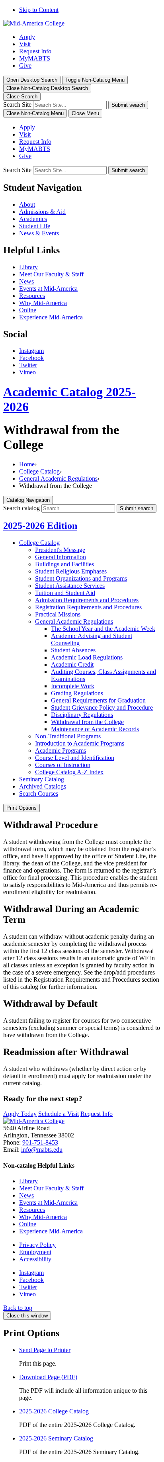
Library (28, 267)
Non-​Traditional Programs (68, 736)
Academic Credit (72, 664)
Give (25, 65)
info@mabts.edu (41, 1149)
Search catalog (21, 508)
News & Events (39, 233)
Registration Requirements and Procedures (88, 607)
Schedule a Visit (58, 1113)
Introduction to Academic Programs (79, 743)
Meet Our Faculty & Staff (51, 274)
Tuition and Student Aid (65, 592)
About (27, 204)
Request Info (35, 51)
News (26, 281)
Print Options (21, 808)
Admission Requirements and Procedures (87, 600)
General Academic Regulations (58, 478)
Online (27, 310)
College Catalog (39, 471)
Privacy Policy (37, 1244)
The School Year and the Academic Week (103, 628)
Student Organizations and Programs (81, 578)
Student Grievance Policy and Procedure (102, 707)
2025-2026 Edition (40, 526)
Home (27, 464)
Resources (32, 295)
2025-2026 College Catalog (54, 1411)
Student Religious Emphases (71, 571)
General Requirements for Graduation (98, 700)
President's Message (60, 549)
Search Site (17, 104)
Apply (27, 36)
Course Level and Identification (74, 757)
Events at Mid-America (48, 288)
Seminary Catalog (41, 779)
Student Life (34, 226)
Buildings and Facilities (64, 564)
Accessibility (35, 1259)
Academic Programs (60, 750)
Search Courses (38, 793)
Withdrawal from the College (87, 721)
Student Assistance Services (70, 585)
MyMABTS (34, 58)
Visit (25, 44)
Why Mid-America (43, 302)
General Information (60, 557)
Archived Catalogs (42, 786)
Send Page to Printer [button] (44, 1350)
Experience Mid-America (51, 317)
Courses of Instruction (62, 764)
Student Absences (73, 650)
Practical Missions (57, 614)
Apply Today (20, 1113)
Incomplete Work (72, 686)
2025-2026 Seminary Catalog (56, 1438)
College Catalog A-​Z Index (69, 772)
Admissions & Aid (42, 211)
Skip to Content (39, 9)
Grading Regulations (77, 693)
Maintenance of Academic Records (95, 729)
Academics (33, 218)
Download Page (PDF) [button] (48, 1377)
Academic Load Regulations (87, 657)
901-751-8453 (40, 1142)
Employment (35, 1252)
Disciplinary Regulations (82, 714)
